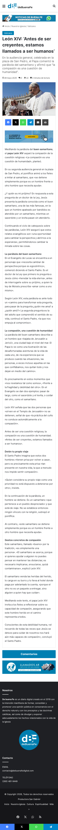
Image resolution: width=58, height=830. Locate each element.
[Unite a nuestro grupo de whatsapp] (29, 18)
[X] (16, 122)
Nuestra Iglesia (18, 26)
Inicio (7, 26)
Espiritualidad (41, 804)
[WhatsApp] (23, 122)
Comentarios (29, 654)
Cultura (30, 804)
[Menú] (3, 7)
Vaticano (32, 26)
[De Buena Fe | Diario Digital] (20, 6)
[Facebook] (8, 122)
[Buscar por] (54, 7)
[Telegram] (30, 122)
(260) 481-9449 (9, 781)
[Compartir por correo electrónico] (38, 122)
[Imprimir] (45, 122)
